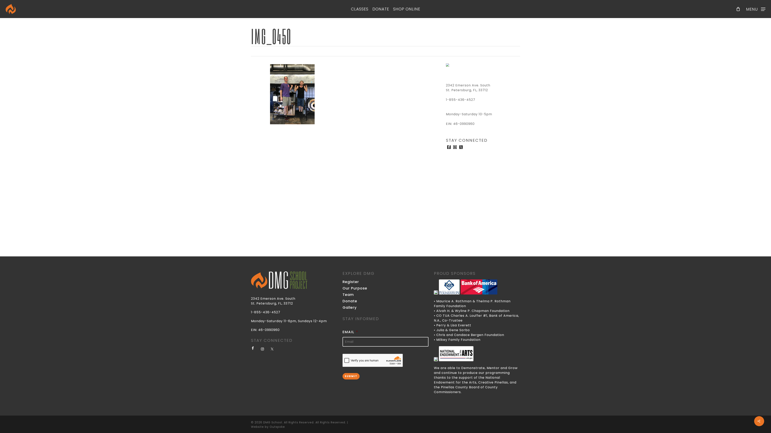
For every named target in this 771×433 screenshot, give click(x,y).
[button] (755, 9)
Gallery (350, 307)
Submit (351, 376)
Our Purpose (355, 288)
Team (348, 294)
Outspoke (277, 427)
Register (351, 281)
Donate (350, 301)
